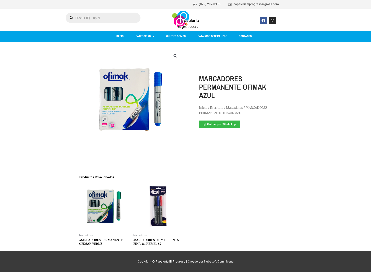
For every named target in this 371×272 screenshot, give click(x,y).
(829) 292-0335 (209, 4)
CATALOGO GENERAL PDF (212, 36)
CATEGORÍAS (143, 36)
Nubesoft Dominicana (218, 261)
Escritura (216, 107)
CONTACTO (245, 36)
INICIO (120, 36)
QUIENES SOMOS (176, 36)
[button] (175, 55)
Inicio (203, 107)
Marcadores (234, 107)
